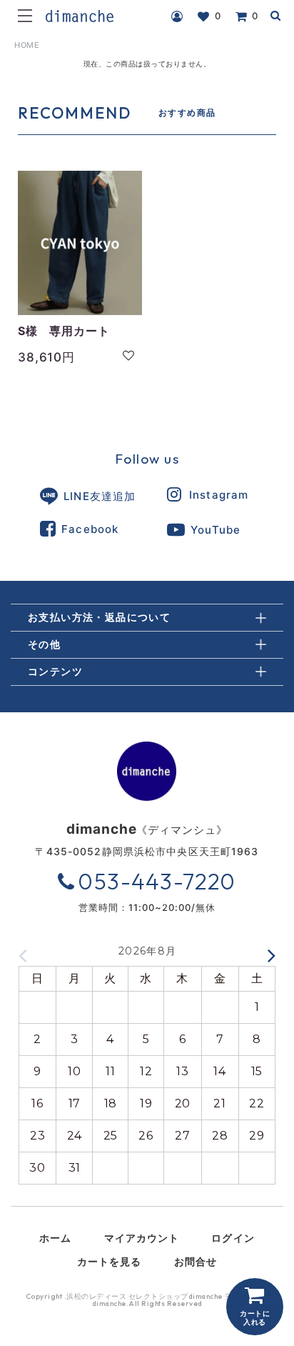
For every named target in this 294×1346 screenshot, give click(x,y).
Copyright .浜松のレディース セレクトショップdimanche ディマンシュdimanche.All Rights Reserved (148, 1300)
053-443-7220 (157, 881)
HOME (26, 45)
